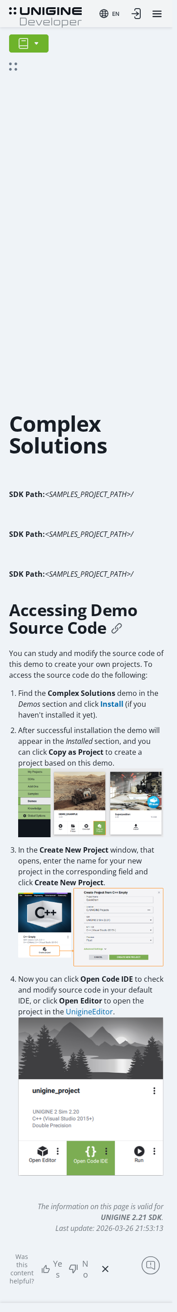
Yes (57, 1269)
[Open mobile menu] (157, 14)
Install (111, 704)
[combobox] (109, 13)
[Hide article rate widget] (105, 1269)
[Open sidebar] (29, 43)
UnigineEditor (89, 1012)
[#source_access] (116, 628)
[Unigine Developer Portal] (45, 16)
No (85, 1269)
